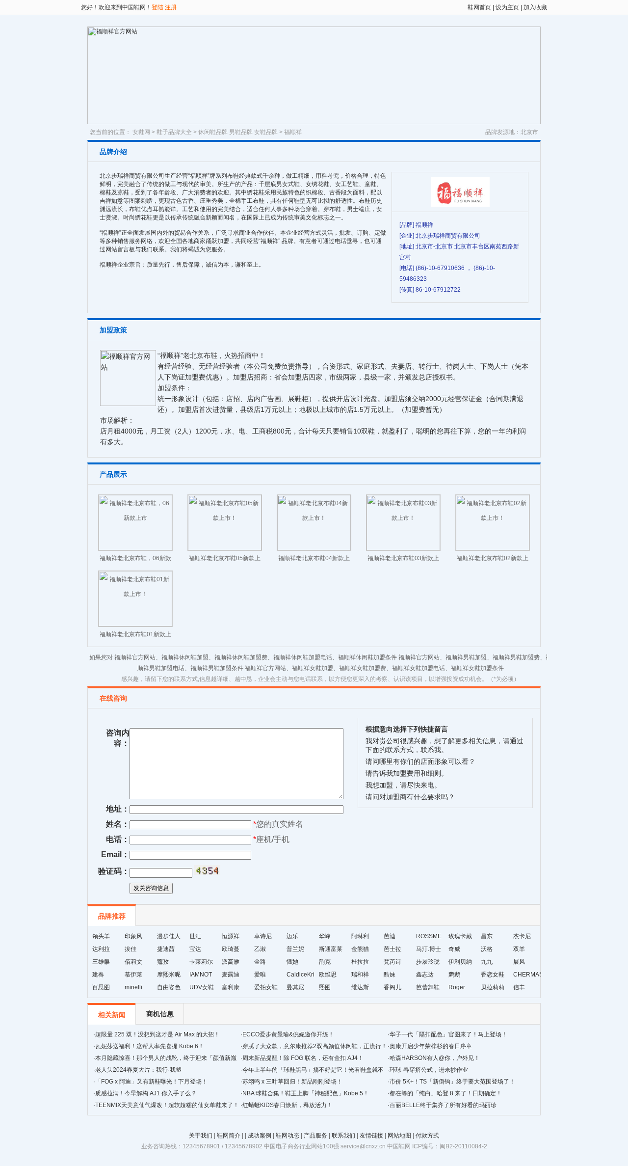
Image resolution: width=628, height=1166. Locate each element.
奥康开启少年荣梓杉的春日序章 (431, 1046)
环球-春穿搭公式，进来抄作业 (429, 1069)
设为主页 (507, 7)
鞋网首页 (479, 7)
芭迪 (389, 936)
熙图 (325, 987)
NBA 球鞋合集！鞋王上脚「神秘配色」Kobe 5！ (305, 1093)
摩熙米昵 (169, 974)
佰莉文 (133, 961)
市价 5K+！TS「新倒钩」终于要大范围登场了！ (452, 1081)
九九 (487, 961)
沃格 (487, 949)
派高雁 (230, 961)
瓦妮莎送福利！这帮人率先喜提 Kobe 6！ (149, 1046)
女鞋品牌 (266, 132)
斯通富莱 (330, 949)
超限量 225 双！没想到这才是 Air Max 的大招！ (157, 1034)
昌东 (487, 936)
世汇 (195, 936)
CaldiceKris (302, 974)
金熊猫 (360, 949)
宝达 (195, 949)
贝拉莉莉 (492, 987)
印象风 (133, 936)
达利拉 (101, 949)
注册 (171, 7)
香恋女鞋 (492, 974)
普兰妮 (295, 949)
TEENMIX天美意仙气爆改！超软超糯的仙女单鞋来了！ (167, 1105)
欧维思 (328, 974)
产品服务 (315, 1135)
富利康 (230, 987)
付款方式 (427, 1135)
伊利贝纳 (460, 961)
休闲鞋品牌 (213, 132)
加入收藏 (534, 7)
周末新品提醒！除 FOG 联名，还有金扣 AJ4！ (303, 1058)
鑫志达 (425, 974)
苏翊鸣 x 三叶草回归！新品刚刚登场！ (292, 1081)
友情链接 (371, 1135)
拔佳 (130, 949)
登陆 (157, 7)
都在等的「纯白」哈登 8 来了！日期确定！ (446, 1093)
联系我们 (343, 1135)
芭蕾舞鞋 (428, 987)
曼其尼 (295, 987)
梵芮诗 (392, 961)
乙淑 (260, 949)
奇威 (454, 949)
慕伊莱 (133, 974)
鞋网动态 (287, 1135)
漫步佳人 (169, 936)
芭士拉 (392, 949)
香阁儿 (392, 987)
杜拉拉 (360, 961)
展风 (519, 961)
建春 (98, 974)
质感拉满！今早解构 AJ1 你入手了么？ (146, 1093)
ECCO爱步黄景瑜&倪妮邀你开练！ (288, 1034)
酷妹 (389, 974)
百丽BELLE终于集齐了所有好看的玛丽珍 (443, 1105)
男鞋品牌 (241, 132)
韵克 (325, 961)
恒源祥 (230, 936)
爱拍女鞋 (266, 987)
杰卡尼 (522, 936)
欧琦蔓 (230, 949)
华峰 (325, 936)
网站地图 (399, 1135)
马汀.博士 (428, 949)
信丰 (519, 987)
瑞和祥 (360, 974)
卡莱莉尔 (201, 961)
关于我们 (200, 1135)
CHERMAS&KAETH (540, 974)
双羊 (519, 949)
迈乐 (292, 936)
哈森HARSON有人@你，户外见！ (435, 1058)
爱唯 (260, 974)
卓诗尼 (263, 936)
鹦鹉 (454, 974)
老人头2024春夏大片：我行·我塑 (138, 1069)
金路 (260, 961)
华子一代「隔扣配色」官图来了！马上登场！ (448, 1034)
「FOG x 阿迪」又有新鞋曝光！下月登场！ (151, 1081)
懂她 (292, 961)
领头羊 (101, 936)
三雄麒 (101, 961)
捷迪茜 (166, 949)
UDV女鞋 (201, 987)
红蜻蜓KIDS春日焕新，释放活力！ (287, 1105)
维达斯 (360, 987)
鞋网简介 (228, 1135)
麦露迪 (230, 974)
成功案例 (259, 1135)
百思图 (101, 987)
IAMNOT (200, 974)
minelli (133, 987)
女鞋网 (141, 132)
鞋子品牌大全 (174, 132)
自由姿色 (169, 987)
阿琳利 (360, 936)
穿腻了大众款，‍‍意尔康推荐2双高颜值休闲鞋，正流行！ (314, 1046)
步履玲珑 (428, 961)
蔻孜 (163, 961)
